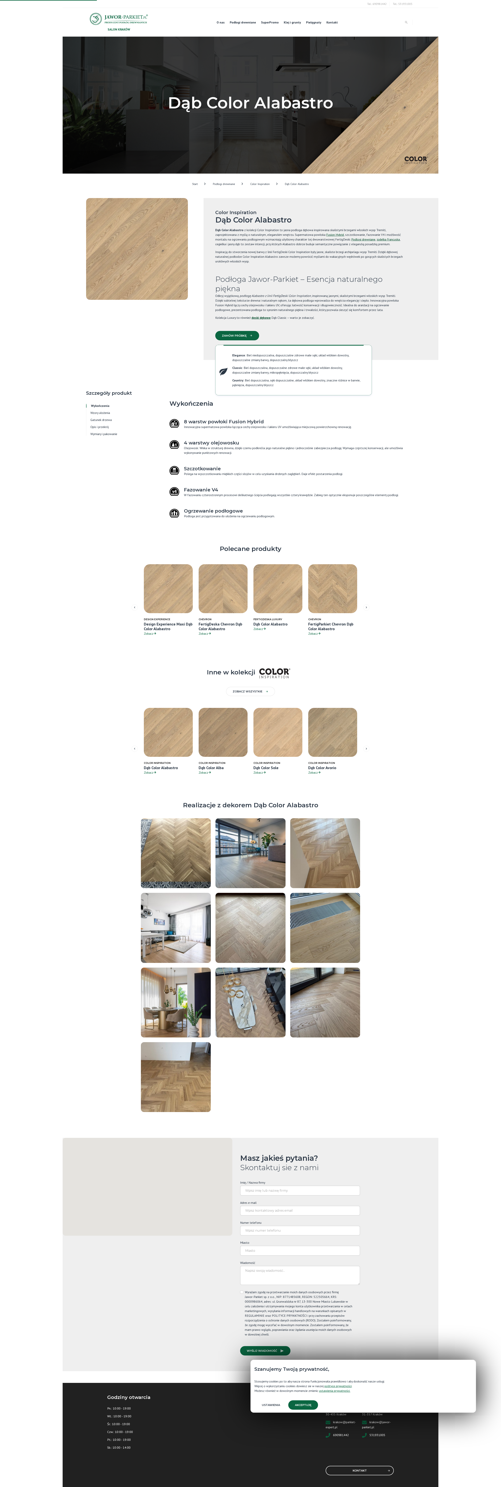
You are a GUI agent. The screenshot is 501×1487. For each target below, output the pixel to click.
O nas (221, 22)
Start (195, 184)
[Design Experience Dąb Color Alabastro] (176, 1002)
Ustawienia (271, 1405)
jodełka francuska (388, 239)
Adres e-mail (248, 1203)
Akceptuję (303, 1405)
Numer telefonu (250, 1223)
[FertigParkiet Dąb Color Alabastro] (176, 853)
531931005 (377, 1435)
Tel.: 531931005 (402, 4)
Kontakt (332, 22)
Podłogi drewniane (243, 22)
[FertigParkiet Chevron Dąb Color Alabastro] (325, 853)
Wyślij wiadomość (262, 1351)
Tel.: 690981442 (377, 4)
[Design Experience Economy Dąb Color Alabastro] (176, 1077)
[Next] (366, 607)
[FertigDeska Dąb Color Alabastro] (250, 853)
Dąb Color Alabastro (297, 184)
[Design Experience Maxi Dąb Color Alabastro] (250, 927)
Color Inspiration (260, 184)
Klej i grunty (292, 22)
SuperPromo (270, 22)
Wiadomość (247, 1263)
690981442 (341, 1435)
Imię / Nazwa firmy (252, 1182)
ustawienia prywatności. (334, 1391)
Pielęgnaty (313, 22)
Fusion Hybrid (335, 235)
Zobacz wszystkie (247, 691)
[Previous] (135, 607)
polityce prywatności (338, 1386)
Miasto (244, 1243)
